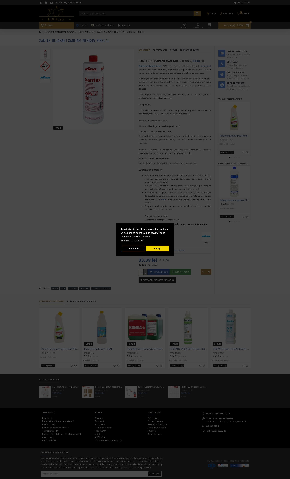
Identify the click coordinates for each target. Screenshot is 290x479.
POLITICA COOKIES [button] (132, 240)
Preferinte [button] (134, 248)
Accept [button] (157, 248)
